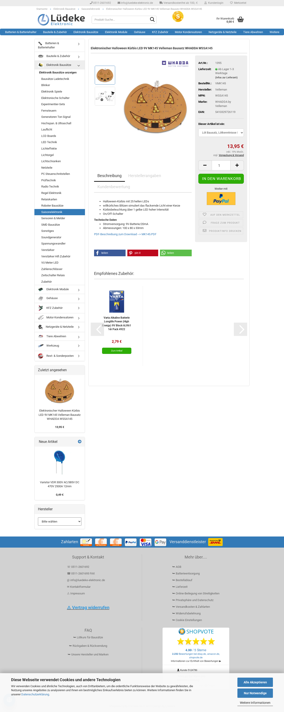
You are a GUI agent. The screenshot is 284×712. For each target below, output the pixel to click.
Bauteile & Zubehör (55, 32)
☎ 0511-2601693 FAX (81, 573)
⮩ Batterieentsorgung (186, 573)
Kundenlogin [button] (215, 2)
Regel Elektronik (51, 193)
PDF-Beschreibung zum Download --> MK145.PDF (125, 234)
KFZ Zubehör (160, 32)
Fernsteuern (48, 110)
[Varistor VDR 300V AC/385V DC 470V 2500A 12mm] (59, 462)
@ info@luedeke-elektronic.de (86, 580)
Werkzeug (52, 345)
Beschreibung (109, 175)
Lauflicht (46, 129)
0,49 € (59, 494)
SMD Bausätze (50, 224)
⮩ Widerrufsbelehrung (186, 613)
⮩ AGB (176, 566)
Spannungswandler (53, 243)
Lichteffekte (49, 148)
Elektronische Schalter (55, 98)
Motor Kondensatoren (188, 32)
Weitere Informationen (255, 702)
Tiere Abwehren (253, 32)
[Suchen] (152, 20)
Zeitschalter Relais (53, 275)
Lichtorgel (47, 155)
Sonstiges (47, 231)
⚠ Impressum (76, 593)
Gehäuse (139, 32)
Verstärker (47, 250)
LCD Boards (48, 136)
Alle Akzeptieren (255, 682)
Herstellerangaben (144, 175)
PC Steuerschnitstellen (55, 174)
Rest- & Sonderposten (60, 355)
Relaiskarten (49, 199)
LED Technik (49, 142)
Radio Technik (50, 186)
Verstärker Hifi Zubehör (55, 256)
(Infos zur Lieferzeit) (226, 77)
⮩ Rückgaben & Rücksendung (88, 645)
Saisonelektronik (51, 212)
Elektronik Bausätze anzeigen (58, 72)
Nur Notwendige (255, 693)
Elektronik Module (116, 32)
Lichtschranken (51, 161)
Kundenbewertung (113, 186)
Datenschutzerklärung (35, 694)
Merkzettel (239, 2)
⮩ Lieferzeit (179, 586)
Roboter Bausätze (52, 205)
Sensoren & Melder (53, 218)
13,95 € (59, 427)
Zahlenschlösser (51, 269)
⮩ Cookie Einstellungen (187, 620)
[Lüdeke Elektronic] (61, 20)
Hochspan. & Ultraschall (56, 123)
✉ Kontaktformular (79, 586)
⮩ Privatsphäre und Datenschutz (192, 600)
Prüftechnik (48, 180)
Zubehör (46, 281)
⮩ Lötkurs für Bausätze (88, 637)
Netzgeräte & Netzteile (223, 32)
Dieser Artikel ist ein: (211, 124)
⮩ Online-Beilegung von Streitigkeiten (195, 593)
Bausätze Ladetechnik (55, 79)
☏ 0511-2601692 (78, 566)
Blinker (45, 85)
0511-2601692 (102, 2)
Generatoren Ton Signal (56, 116)
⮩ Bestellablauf (182, 580)
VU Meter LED (50, 262)
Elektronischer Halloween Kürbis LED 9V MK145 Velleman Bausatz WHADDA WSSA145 (60, 414)
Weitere (274, 32)
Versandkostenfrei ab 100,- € (180, 2)
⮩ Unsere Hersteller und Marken (88, 654)
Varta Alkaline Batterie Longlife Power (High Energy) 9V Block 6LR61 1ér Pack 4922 (116, 323)
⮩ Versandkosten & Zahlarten (191, 606)
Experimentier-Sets (53, 104)
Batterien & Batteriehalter (20, 32)
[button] (205, 165)
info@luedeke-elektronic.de (136, 2)
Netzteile (46, 167)
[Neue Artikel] (79, 441)
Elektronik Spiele (51, 91)
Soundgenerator (51, 237)
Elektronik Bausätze (85, 32)
